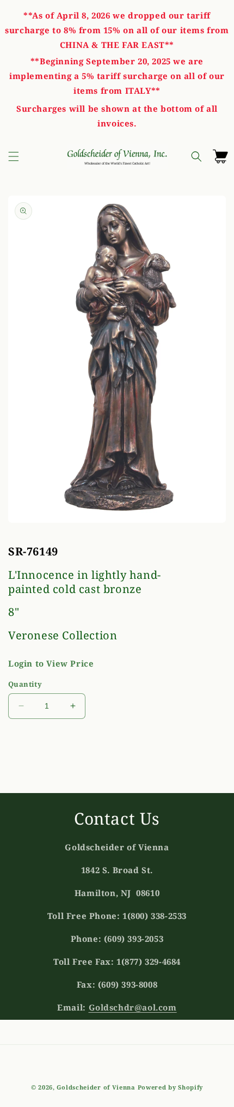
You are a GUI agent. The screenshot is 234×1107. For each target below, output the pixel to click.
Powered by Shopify (171, 1087)
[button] (14, 156)
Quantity (25, 684)
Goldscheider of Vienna (96, 1087)
